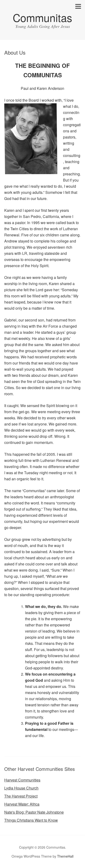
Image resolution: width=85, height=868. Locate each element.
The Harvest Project (21, 796)
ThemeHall (65, 856)
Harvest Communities (22, 780)
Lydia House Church (21, 788)
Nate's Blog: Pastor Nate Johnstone (34, 812)
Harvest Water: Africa (21, 804)
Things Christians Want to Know (31, 820)
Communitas (42, 17)
